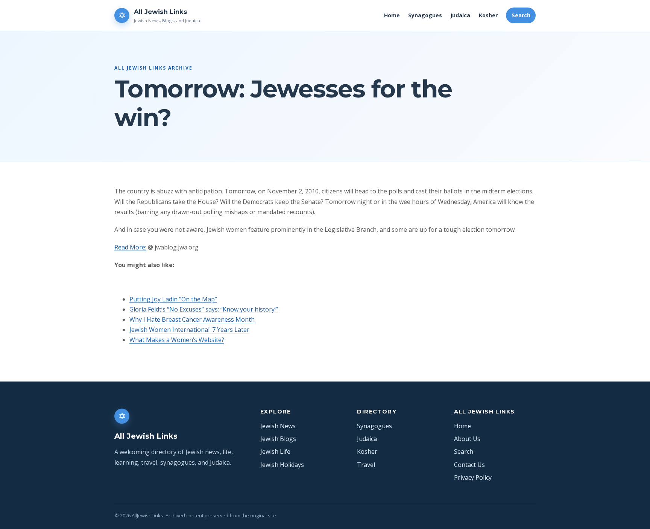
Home (392, 15)
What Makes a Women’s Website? (176, 340)
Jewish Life (275, 451)
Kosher (488, 15)
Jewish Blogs (278, 439)
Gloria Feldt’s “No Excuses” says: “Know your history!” (203, 309)
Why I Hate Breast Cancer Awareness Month (192, 319)
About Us (467, 439)
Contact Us (469, 465)
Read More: (130, 247)
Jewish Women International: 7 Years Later (189, 329)
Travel (366, 465)
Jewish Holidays (282, 465)
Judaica (460, 15)
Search (521, 15)
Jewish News (278, 426)
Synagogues (425, 15)
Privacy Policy (473, 477)
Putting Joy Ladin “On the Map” (173, 299)
